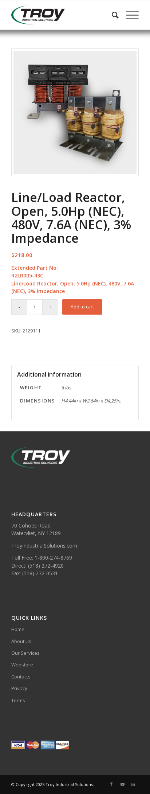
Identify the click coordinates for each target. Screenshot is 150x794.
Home (17, 629)
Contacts (21, 676)
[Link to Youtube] (122, 784)
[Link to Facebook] (111, 784)
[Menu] (129, 15)
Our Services (25, 653)
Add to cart (82, 307)
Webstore (22, 664)
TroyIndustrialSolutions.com (44, 545)
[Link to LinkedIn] (133, 784)
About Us (21, 641)
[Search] (111, 15)
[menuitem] (111, 15)
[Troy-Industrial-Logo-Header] (62, 15)
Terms (18, 700)
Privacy (19, 688)
